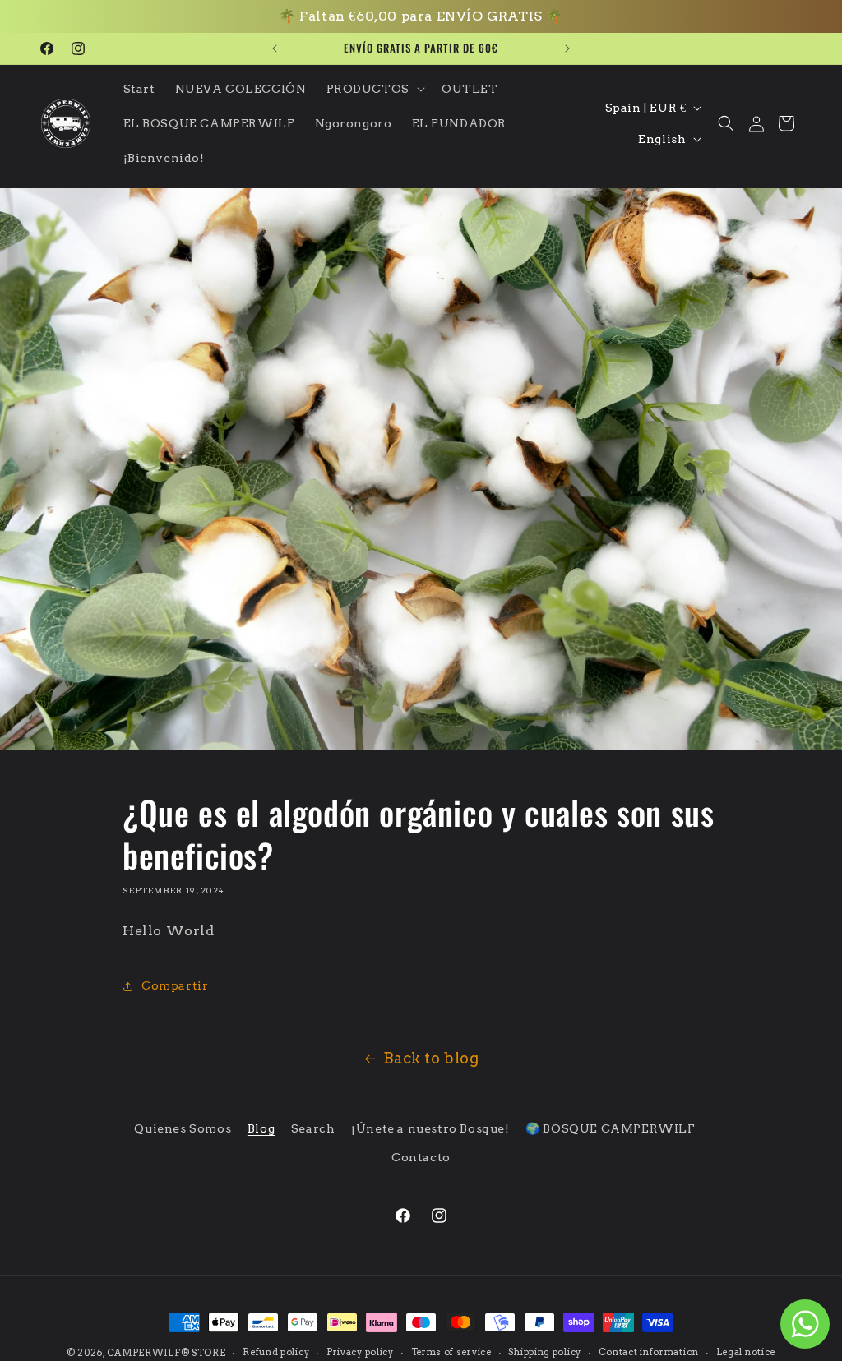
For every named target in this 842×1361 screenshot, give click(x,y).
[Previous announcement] (275, 48)
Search (313, 1128)
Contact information (649, 1352)
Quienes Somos (182, 1128)
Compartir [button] (174, 985)
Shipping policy (544, 1352)
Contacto (421, 1157)
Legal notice (745, 1352)
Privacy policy (360, 1352)
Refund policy (276, 1352)
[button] (374, 89)
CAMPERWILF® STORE (166, 1353)
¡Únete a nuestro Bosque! (430, 1128)
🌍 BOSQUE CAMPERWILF (610, 1128)
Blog (261, 1128)
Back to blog (431, 1058)
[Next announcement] (567, 48)
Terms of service (451, 1352)
